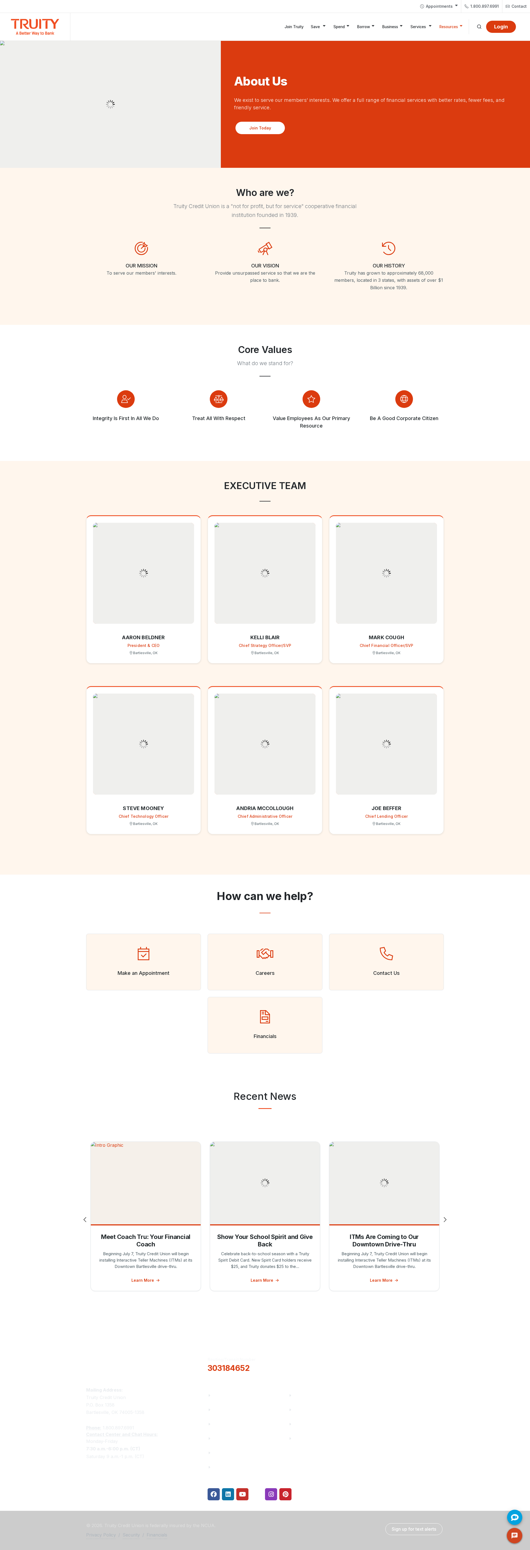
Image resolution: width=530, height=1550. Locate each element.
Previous (85, 1220)
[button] (260, 128)
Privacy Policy (101, 1535)
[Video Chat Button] (514, 1517)
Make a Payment (312, 1410)
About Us (223, 1395)
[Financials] (265, 1017)
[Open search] (479, 27)
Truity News (226, 1410)
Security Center (311, 1438)
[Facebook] (214, 1494)
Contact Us (225, 1453)
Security (131, 1535)
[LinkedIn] (228, 1494)
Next (445, 1220)
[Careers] (265, 953)
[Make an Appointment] (143, 953)
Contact (518, 6)
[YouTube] (242, 1494)
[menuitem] (439, 6)
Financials (224, 1467)
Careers (222, 1424)
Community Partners (236, 1438)
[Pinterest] (285, 1494)
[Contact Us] (386, 953)
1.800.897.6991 (484, 6)
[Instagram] (271, 1494)
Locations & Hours (396, 1363)
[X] (257, 1494)
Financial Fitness (312, 1395)
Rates (300, 1424)
